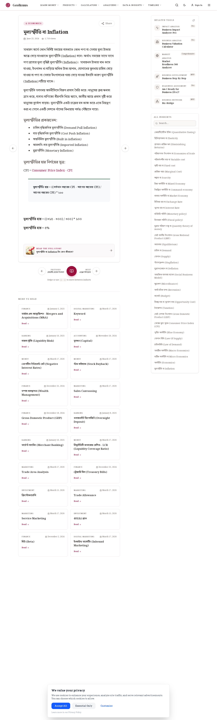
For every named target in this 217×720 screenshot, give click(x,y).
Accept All (61, 705)
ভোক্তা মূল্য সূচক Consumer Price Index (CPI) (174, 325)
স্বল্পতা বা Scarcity (162, 178)
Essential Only (83, 705)
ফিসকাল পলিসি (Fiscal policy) (168, 220)
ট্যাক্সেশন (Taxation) (164, 308)
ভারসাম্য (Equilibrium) (165, 244)
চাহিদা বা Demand (162, 250)
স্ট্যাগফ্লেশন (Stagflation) (166, 262)
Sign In (198, 5)
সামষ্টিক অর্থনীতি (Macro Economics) (171, 350)
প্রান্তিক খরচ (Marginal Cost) (168, 172)
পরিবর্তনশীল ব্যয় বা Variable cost (169, 159)
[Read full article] (72, 271)
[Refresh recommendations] (193, 20)
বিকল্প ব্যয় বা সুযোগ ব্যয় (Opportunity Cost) (174, 302)
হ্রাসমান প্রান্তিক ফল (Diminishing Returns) (170, 146)
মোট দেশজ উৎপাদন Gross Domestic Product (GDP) (172, 315)
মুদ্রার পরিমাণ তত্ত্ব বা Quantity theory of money (173, 227)
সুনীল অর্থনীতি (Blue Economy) (169, 332)
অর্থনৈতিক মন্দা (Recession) (167, 290)
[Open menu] (209, 5)
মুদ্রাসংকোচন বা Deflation (166, 268)
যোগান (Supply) (162, 256)
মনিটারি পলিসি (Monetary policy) (170, 214)
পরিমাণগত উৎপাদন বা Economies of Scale (174, 153)
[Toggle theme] (184, 5)
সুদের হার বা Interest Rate (167, 208)
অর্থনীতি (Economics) (164, 363)
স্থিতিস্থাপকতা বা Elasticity (166, 138)
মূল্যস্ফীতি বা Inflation (164, 369)
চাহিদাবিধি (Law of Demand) (168, 344)
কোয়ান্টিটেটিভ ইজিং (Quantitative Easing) (174, 132)
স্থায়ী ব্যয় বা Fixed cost (164, 165)
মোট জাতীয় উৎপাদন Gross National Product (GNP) (171, 237)
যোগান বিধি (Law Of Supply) (168, 338)
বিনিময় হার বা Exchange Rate (168, 202)
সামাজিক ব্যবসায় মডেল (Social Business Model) (173, 276)
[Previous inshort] (13, 148)
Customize (107, 705)
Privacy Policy (74, 712)
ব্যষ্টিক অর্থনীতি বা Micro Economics (171, 356)
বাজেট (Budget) (162, 296)
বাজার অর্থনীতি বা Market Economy (171, 196)
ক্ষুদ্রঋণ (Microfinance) (166, 284)
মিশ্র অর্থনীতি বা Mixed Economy (169, 184)
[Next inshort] (125, 148)
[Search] (177, 5)
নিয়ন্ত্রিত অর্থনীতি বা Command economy (173, 190)
